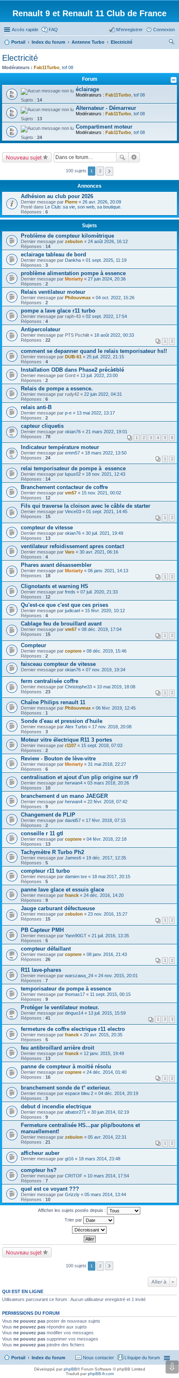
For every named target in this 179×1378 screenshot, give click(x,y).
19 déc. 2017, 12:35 (106, 857)
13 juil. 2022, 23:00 (99, 375)
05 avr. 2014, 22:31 (107, 1137)
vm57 (71, 492)
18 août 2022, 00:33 (114, 335)
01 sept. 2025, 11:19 (106, 260)
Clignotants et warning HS (54, 586)
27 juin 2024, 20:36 (107, 278)
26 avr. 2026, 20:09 (101, 201)
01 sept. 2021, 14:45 (106, 511)
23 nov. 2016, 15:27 (107, 913)
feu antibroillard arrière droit (57, 1048)
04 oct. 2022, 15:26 (115, 297)
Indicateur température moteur (60, 447)
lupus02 (73, 474)
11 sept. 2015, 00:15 (110, 994)
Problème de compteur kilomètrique (67, 236)
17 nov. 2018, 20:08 (112, 726)
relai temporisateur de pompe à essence (73, 468)
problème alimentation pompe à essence (73, 273)
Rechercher (122, 157)
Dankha (73, 260)
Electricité (20, 57)
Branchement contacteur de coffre (64, 487)
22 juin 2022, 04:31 (103, 394)
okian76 (73, 431)
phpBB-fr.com (101, 1373)
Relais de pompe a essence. (57, 388)
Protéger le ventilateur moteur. (60, 1007)
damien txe (76, 876)
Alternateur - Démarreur (106, 108)
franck (72, 895)
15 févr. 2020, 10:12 (105, 610)
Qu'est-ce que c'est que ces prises (64, 605)
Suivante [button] (109, 171)
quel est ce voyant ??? (50, 1189)
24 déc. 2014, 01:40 (107, 1072)
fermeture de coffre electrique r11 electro (73, 1029)
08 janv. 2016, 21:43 (107, 954)
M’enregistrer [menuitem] (129, 29)
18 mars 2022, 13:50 (106, 452)
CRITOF (73, 1175)
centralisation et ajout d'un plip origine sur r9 (79, 777)
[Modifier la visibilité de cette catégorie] (173, 80)
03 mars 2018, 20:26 (108, 782)
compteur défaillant (46, 949)
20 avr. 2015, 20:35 (103, 1034)
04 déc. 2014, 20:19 (118, 1093)
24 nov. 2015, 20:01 (118, 975)
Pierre (71, 201)
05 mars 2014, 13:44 (105, 1194)
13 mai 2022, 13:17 (96, 412)
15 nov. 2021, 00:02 (101, 492)
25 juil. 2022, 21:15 (105, 356)
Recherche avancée (134, 157)
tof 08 (67, 67)
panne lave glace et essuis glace (62, 889)
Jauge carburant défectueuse (58, 908)
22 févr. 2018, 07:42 (107, 801)
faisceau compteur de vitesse (58, 664)
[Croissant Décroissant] (89, 1230)
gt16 (69, 1158)
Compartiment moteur (104, 127)
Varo (70, 551)
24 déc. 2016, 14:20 (104, 895)
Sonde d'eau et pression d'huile (61, 721)
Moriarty (74, 278)
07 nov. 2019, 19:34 (105, 669)
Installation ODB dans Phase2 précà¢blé (72, 370)
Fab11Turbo (47, 67)
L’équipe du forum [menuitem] (142, 1357)
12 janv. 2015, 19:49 (104, 1053)
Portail (18, 42)
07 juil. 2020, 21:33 (99, 591)
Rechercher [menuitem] (171, 43)
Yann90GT (76, 935)
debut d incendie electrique (56, 1106)
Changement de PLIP (48, 815)
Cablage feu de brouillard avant (61, 624)
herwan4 (73, 782)
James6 (73, 857)
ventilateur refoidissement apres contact (72, 546)
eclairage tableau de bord (53, 254)
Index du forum (48, 1357)
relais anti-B (36, 407)
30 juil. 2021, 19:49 (104, 533)
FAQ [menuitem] (53, 29)
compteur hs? (39, 1170)
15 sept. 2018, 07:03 (101, 745)
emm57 (72, 452)
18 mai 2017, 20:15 (111, 876)
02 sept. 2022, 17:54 (106, 316)
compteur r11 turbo (45, 871)
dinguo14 (74, 1013)
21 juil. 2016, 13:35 (110, 935)
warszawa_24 (79, 975)
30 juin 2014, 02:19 (110, 1112)
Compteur (33, 645)
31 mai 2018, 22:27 (107, 764)
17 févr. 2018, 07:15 (106, 820)
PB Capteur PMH (42, 930)
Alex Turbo (76, 726)
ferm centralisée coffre (49, 681)
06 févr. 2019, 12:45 (116, 707)
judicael (72, 610)
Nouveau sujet (24, 157)
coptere (73, 650)
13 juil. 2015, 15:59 (107, 1013)
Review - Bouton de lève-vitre (58, 758)
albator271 (75, 1112)
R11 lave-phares (41, 970)
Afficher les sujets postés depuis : (72, 1210)
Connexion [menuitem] (164, 29)
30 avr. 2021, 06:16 (99, 551)
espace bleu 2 (79, 1093)
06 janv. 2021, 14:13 (108, 570)
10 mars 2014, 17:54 (108, 1175)
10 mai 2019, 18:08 (116, 686)
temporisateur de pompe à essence (66, 989)
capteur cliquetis (42, 426)
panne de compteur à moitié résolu (66, 1066)
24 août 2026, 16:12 (108, 241)
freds (70, 591)
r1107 (70, 745)
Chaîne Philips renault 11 (53, 702)
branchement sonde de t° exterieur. (66, 1088)
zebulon (74, 241)
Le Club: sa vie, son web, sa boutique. (83, 206)
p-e (68, 412)
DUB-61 (73, 356)
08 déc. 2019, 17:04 (102, 629)
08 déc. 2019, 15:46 (107, 650)
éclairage (87, 89)
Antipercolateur (40, 329)
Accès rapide (25, 29)
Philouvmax (78, 297)
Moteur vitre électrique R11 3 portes (66, 740)
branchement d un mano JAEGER (64, 796)
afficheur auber (40, 1153)
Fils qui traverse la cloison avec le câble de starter (85, 506)
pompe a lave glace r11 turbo (58, 311)
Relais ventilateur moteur (53, 292)
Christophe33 (78, 686)
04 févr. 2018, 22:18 (107, 839)
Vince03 (73, 511)
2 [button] (100, 171)
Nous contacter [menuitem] (98, 1357)
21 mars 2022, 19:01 (106, 431)
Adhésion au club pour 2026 (57, 196)
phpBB (70, 1369)
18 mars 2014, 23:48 (99, 1158)
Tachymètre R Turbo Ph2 (52, 852)
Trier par (74, 1219)
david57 (73, 820)
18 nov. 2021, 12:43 (105, 474)
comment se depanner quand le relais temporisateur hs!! (94, 351)
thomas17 (75, 994)
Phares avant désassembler (56, 565)
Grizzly (72, 1194)
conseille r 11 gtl (42, 833)
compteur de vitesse (47, 527)
